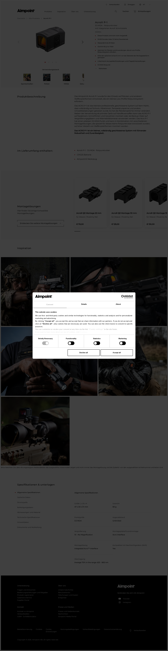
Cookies (83, 332)
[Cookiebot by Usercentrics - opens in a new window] (123, 296)
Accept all (117, 353)
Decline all (83, 353)
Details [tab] (84, 304)
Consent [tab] (49, 305)
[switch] (71, 343)
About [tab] (118, 304)
